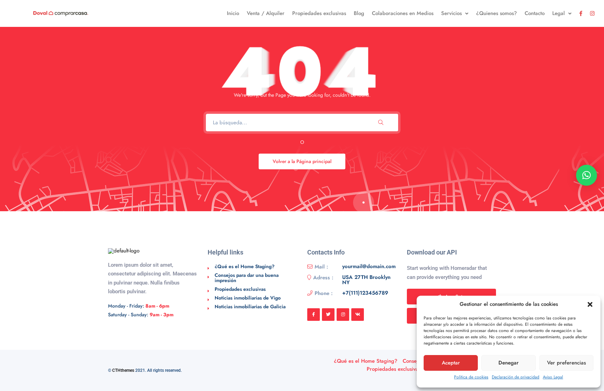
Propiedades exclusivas (319, 13)
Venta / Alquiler (266, 13)
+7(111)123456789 (365, 293)
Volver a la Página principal (302, 161)
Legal (558, 13)
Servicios (451, 13)
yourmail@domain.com (369, 267)
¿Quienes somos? (496, 13)
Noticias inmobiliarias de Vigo (248, 297)
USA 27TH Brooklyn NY (366, 280)
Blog (359, 13)
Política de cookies (471, 377)
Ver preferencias (566, 363)
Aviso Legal (553, 377)
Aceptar (451, 363)
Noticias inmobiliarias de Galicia (250, 306)
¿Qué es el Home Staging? (244, 266)
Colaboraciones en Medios (402, 13)
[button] (590, 304)
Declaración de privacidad (515, 377)
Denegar (508, 363)
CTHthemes (123, 370)
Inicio (233, 13)
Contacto (535, 13)
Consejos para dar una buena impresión (247, 278)
